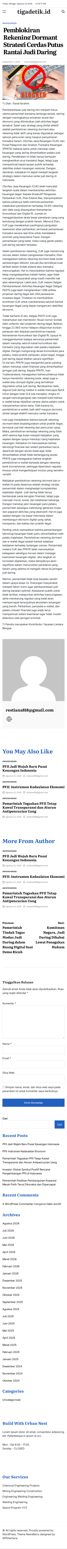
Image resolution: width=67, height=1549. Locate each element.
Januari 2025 (10, 1359)
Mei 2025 (8, 1330)
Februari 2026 (11, 1266)
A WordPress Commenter (17, 1204)
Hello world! (53, 1204)
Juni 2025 (8, 1323)
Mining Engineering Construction (22, 1491)
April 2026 (8, 1252)
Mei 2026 (8, 1244)
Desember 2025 (12, 1280)
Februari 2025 (10, 1352)
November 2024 (12, 1373)
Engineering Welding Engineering (22, 1496)
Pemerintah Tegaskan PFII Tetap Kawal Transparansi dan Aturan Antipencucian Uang (29, 807)
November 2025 (12, 1287)
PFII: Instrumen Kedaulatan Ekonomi (33, 786)
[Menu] (4, 11)
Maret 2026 (9, 1259)
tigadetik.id (33, 11)
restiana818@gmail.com (35, 62)
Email (6, 1058)
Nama (7, 1043)
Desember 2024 (12, 1366)
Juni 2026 (8, 1237)
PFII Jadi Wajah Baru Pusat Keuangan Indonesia (24, 768)
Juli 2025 (8, 1316)
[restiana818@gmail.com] (33, 670)
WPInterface (9, 1538)
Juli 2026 (8, 1230)
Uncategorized (9, 23)
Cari (4, 1118)
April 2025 (8, 1337)
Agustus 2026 (10, 1223)
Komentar (9, 1003)
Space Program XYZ (14, 1507)
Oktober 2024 (11, 1380)
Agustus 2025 (10, 1309)
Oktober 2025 (10, 1294)
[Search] (63, 11)
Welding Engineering (14, 1502)
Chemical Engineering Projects (21, 1485)
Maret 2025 (9, 1344)
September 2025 (12, 1302)
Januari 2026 (10, 1273)
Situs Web (8, 1072)
